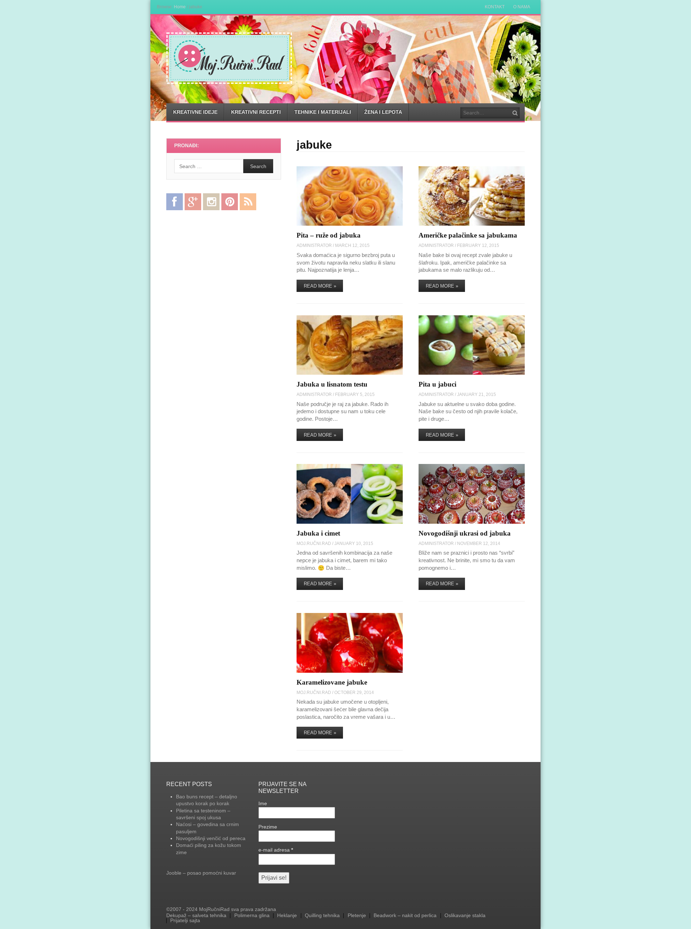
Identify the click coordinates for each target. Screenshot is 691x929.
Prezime (267, 827)
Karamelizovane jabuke (332, 682)
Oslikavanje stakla (464, 915)
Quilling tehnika (322, 915)
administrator (314, 245)
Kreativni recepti (256, 112)
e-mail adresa (275, 850)
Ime (262, 803)
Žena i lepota (383, 112)
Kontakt (495, 7)
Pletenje (357, 915)
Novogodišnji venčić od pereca (210, 838)
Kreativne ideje (195, 112)
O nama (521, 7)
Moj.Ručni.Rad (314, 543)
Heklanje (287, 915)
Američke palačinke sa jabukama (468, 235)
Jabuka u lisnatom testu (332, 384)
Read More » (320, 286)
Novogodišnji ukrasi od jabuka (465, 533)
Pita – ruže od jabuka (329, 235)
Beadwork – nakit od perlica (405, 915)
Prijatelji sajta (185, 920)
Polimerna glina (252, 915)
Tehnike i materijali (322, 112)
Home (180, 6)
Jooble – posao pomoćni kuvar (201, 873)
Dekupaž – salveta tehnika (196, 915)
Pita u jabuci (437, 384)
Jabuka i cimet (318, 533)
